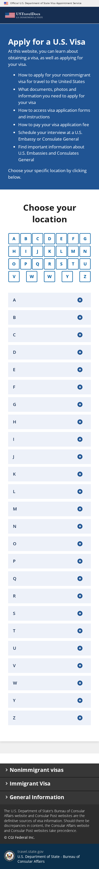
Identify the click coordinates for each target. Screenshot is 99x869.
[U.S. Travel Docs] (23, 15)
